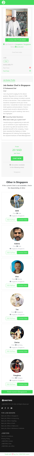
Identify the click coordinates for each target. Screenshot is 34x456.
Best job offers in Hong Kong (10, 418)
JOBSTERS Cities (6, 443)
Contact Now (22, 220)
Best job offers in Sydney (8, 421)
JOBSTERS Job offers (7, 446)
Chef (6, 61)
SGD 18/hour (11, 285)
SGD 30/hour (11, 318)
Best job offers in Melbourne (9, 426)
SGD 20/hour (11, 351)
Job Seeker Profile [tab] (9, 80)
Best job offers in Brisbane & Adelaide (12, 428)
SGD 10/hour (11, 220)
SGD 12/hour (11, 252)
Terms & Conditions (7, 436)
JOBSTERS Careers (7, 441)
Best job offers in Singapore (9, 416)
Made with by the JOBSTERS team (17, 454)
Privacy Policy (5, 438)
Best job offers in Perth (8, 423)
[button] (17, 22)
